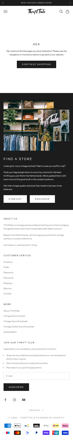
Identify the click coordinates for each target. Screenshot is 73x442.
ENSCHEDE (42, 199)
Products (8, 262)
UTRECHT (15, 199)
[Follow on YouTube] (24, 400)
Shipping (8, 283)
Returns (8, 288)
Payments (8, 272)
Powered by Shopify (50, 417)
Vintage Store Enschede (15, 321)
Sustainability (10, 332)
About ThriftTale (12, 310)
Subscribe (16, 387)
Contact (8, 293)
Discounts (8, 277)
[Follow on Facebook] (5, 400)
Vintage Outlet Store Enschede (19, 326)
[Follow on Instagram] (14, 400)
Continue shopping (36, 64)
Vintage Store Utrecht (14, 316)
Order (6, 267)
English (34, 410)
